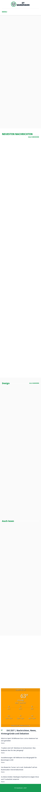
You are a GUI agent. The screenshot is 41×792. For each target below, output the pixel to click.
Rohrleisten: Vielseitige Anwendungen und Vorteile (19, 173)
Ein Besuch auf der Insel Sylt (20, 361)
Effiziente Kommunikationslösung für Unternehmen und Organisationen (19, 258)
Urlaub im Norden (12, 443)
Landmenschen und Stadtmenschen (21, 549)
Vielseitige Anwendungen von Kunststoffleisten (18, 148)
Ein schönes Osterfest (16, 313)
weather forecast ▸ (20, 725)
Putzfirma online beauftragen (13, 337)
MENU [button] (4, 12)
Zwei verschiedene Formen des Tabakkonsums (19, 227)
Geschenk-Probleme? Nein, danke (20, 460)
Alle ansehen (33, 137)
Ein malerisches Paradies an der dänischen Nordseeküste (20, 289)
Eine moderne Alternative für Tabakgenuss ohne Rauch (18, 200)
